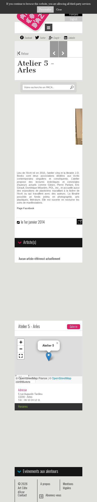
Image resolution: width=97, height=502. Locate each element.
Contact (22, 495)
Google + (56, 37)
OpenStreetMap (61, 378)
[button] (48, 356)
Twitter (42, 37)
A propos (45, 483)
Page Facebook (25, 208)
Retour (23, 53)
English (73, 19)
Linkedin (71, 37)
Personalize (45, 9)
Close (59, 9)
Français (73, 14)
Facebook (28, 37)
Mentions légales (68, 485)
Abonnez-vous (53, 495)
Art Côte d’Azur (22, 489)
